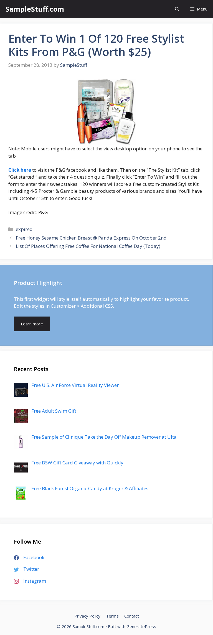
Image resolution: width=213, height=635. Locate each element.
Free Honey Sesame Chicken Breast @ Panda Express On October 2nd (91, 238)
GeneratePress (141, 626)
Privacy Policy (87, 616)
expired (24, 229)
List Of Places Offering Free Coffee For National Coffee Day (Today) (88, 246)
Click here (19, 170)
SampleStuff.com (35, 9)
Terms (112, 616)
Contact (131, 616)
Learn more (32, 324)
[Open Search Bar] (177, 9)
